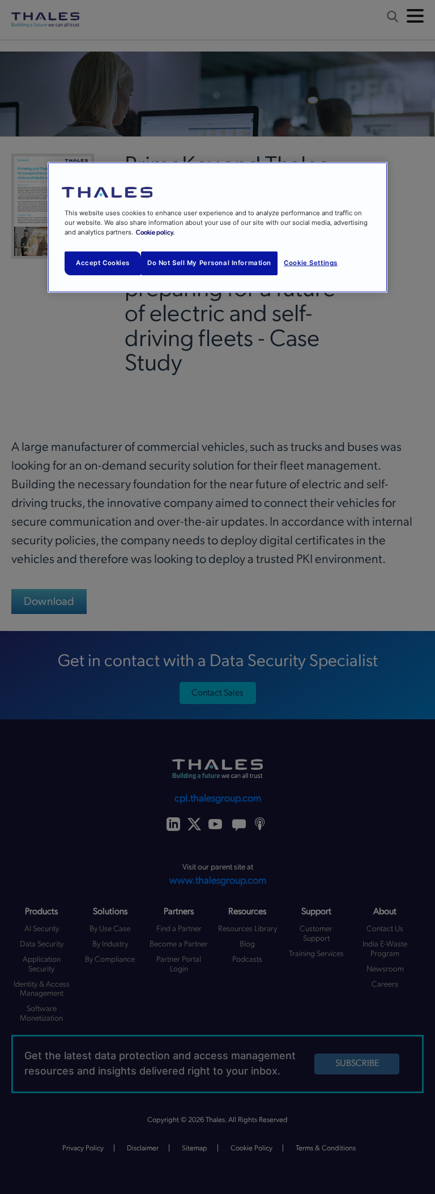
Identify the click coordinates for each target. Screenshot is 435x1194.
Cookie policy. (155, 232)
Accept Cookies (103, 263)
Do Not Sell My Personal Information (209, 263)
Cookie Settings (311, 263)
